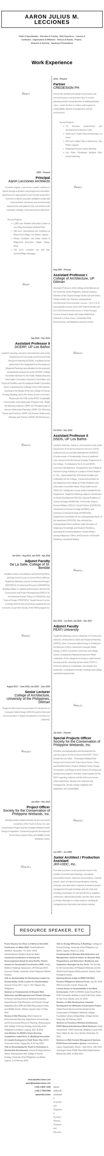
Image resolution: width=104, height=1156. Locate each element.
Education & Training (49, 36)
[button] (52, 930)
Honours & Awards (65, 40)
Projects (77, 40)
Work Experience (66, 36)
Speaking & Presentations (62, 43)
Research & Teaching (40, 43)
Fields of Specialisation (28, 36)
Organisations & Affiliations (44, 40)
